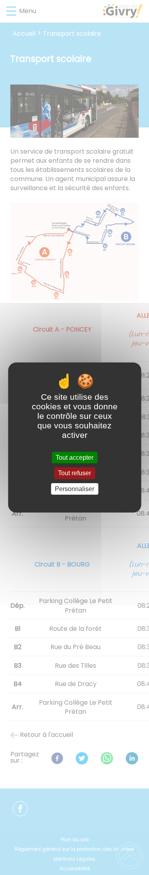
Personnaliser (74, 489)
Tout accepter (74, 457)
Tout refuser (74, 473)
